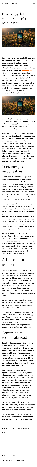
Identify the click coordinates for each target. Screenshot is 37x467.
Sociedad (5, 433)
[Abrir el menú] (34, 3)
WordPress (20, 460)
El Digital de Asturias (9, 3)
